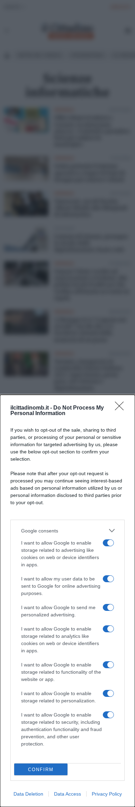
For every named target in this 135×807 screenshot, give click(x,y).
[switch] (108, 542)
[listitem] (67, 530)
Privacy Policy (107, 794)
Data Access (67, 794)
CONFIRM (41, 769)
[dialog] (67, 601)
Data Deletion (28, 794)
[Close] (121, 408)
